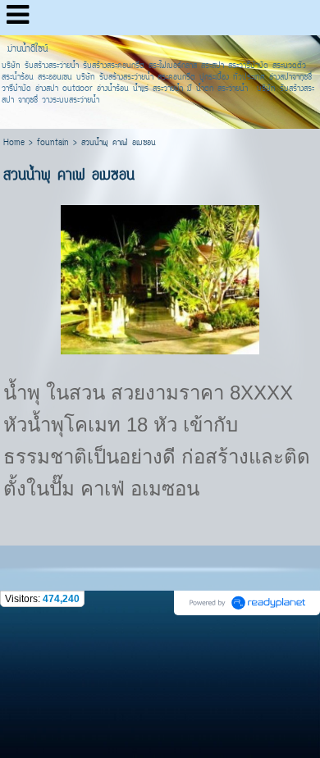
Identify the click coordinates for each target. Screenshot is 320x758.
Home (14, 143)
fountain (53, 143)
